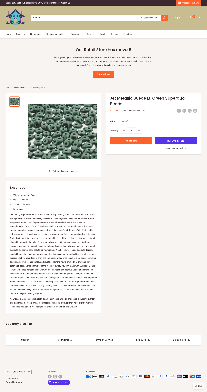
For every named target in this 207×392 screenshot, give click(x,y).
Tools (89, 34)
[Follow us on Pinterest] (60, 376)
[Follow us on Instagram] (55, 376)
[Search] (164, 18)
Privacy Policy (142, 340)
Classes (115, 34)
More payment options (176, 148)
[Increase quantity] (139, 130)
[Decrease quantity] (124, 130)
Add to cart (131, 141)
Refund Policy (64, 340)
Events (103, 34)
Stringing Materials (54, 34)
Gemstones (35, 34)
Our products (103, 74)
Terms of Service (103, 340)
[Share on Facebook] (179, 111)
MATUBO (114, 111)
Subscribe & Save (190, 3)
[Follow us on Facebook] (50, 376)
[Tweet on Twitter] (190, 111)
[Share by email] (195, 111)
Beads (19, 34)
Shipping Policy (181, 340)
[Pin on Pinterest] (184, 111)
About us (127, 34)
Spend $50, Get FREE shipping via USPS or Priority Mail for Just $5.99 (38, 3)
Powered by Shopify (14, 382)
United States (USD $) (16, 372)
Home (8, 34)
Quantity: (114, 130)
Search (25, 340)
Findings (75, 34)
